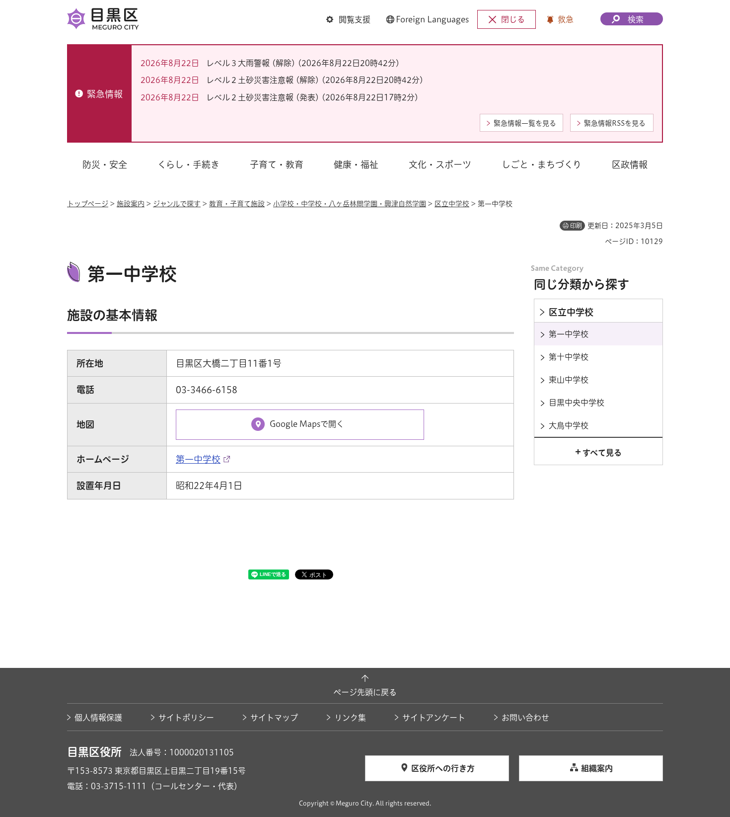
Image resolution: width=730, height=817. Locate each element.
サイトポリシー (186, 718)
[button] (348, 19)
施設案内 (131, 203)
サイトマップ (274, 718)
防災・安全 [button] (104, 164)
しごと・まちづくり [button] (542, 164)
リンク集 (350, 718)
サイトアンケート (433, 718)
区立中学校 (452, 203)
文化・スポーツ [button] (440, 164)
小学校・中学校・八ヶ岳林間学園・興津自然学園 (349, 203)
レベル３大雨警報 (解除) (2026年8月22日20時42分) (303, 63)
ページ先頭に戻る (365, 692)
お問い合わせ (525, 718)
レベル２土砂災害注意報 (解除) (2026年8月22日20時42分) (315, 80)
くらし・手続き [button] (188, 164)
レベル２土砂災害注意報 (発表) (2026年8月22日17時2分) (312, 97)
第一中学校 (198, 459)
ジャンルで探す (177, 203)
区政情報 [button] (630, 164)
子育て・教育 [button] (276, 164)
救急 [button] (566, 19)
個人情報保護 (98, 718)
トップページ (87, 203)
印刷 (576, 226)
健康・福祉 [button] (356, 164)
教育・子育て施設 (237, 203)
